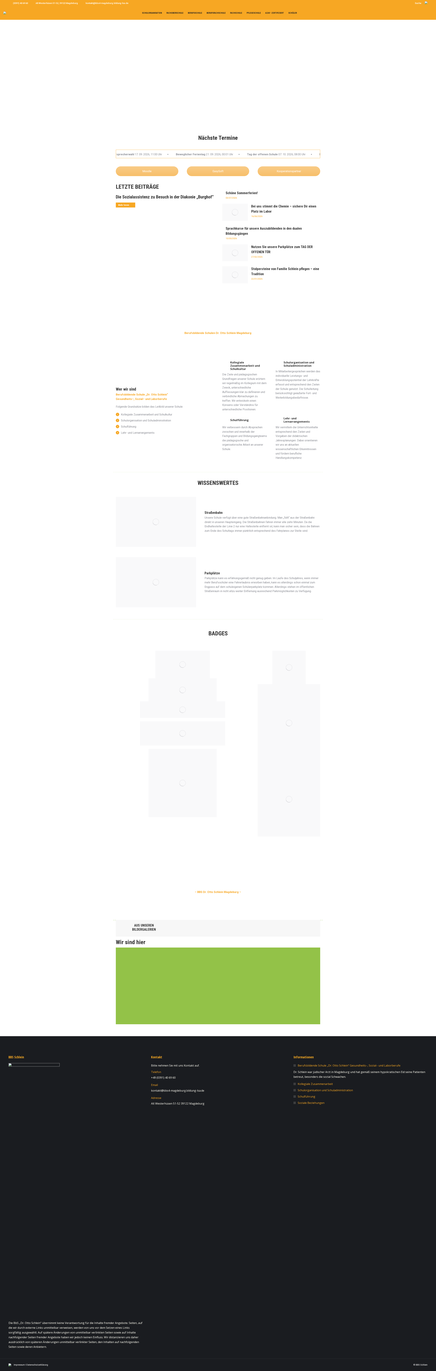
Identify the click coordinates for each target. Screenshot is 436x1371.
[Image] (182, 733)
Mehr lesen (123, 205)
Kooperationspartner (289, 171)
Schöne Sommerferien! (242, 193)
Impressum (19, 1364)
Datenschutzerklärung (37, 1364)
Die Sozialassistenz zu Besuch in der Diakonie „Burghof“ (165, 196)
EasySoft (218, 171)
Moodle (147, 171)
